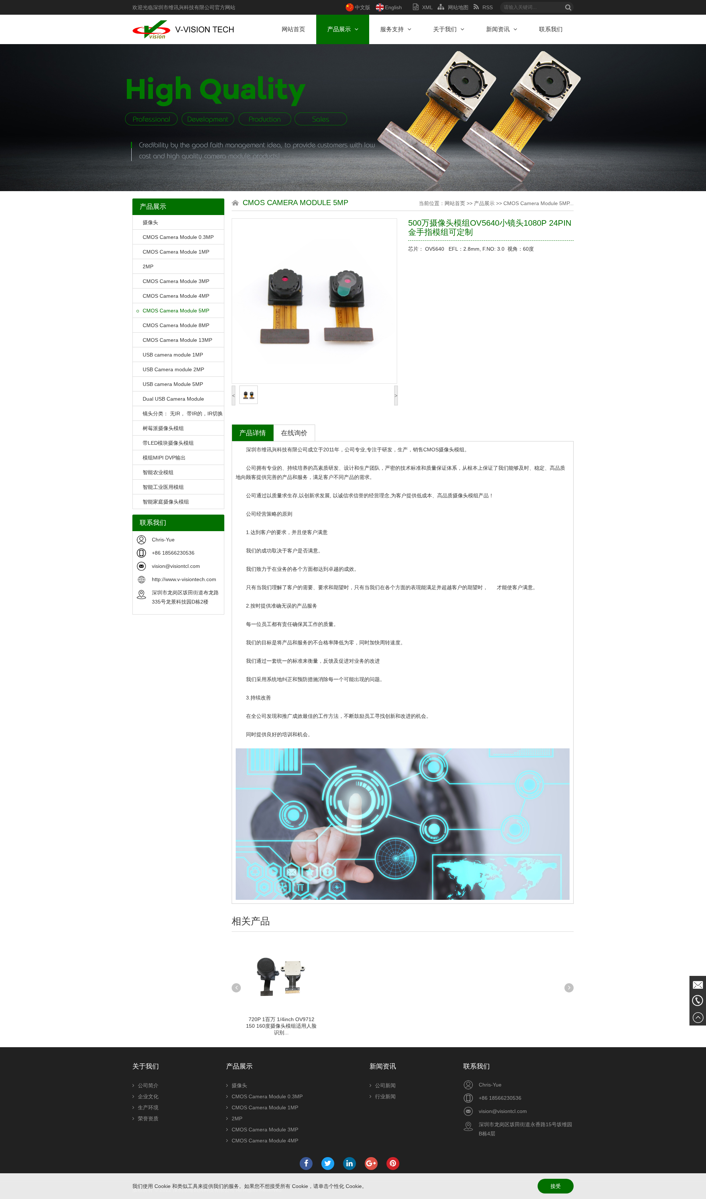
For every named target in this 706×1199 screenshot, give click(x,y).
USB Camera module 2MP (173, 369)
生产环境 (148, 1107)
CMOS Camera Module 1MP (176, 252)
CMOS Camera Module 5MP (176, 311)
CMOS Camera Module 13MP (177, 340)
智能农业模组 (158, 472)
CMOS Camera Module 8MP (176, 325)
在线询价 (294, 433)
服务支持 (392, 29)
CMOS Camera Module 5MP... (538, 203)
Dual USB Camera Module (173, 399)
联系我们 (551, 29)
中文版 (362, 7)
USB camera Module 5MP (173, 384)
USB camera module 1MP (173, 355)
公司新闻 (385, 1085)
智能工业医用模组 (163, 487)
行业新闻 (385, 1096)
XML (427, 7)
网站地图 (458, 7)
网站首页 (293, 29)
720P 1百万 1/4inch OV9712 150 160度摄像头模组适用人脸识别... (281, 1025)
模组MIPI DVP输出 (164, 458)
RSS (487, 7)
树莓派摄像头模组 (163, 428)
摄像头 (150, 222)
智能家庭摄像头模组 (166, 502)
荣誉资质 (148, 1118)
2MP (148, 266)
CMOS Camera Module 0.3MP (178, 237)
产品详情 (252, 433)
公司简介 (148, 1085)
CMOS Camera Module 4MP (176, 296)
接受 (555, 1186)
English (393, 7)
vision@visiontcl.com (176, 566)
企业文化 (148, 1096)
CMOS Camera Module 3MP (176, 281)
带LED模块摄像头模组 (168, 443)
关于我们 (445, 29)
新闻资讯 (498, 29)
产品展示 (339, 29)
